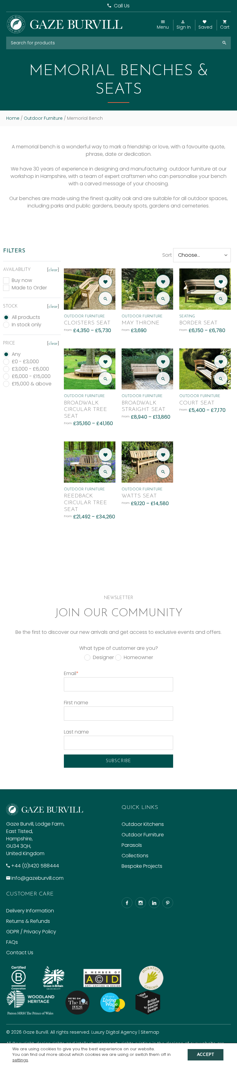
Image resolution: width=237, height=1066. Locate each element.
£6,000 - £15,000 (31, 376)
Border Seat (198, 323)
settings (20, 1060)
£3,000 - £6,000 (30, 369)
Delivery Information (30, 910)
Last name (76, 731)
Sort (167, 255)
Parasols (132, 845)
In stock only (26, 325)
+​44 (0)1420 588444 (35, 865)
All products (26, 317)
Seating (187, 316)
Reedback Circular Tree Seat (85, 502)
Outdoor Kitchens (143, 824)
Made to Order (29, 288)
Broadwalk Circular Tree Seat (85, 409)
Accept (205, 1054)
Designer (103, 657)
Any (16, 354)
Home (12, 118)
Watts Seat (139, 496)
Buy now (22, 280)
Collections (135, 855)
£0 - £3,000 (25, 362)
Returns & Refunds (28, 921)
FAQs (12, 942)
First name (76, 702)
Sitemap (150, 1032)
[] (53, 270)
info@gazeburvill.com (37, 878)
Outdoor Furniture (43, 118)
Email (71, 673)
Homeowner (138, 657)
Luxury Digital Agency (114, 1032)
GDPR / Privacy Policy (31, 931)
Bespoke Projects (142, 866)
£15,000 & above (32, 384)
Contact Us (19, 952)
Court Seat (196, 403)
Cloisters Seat (87, 323)
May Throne (141, 323)
